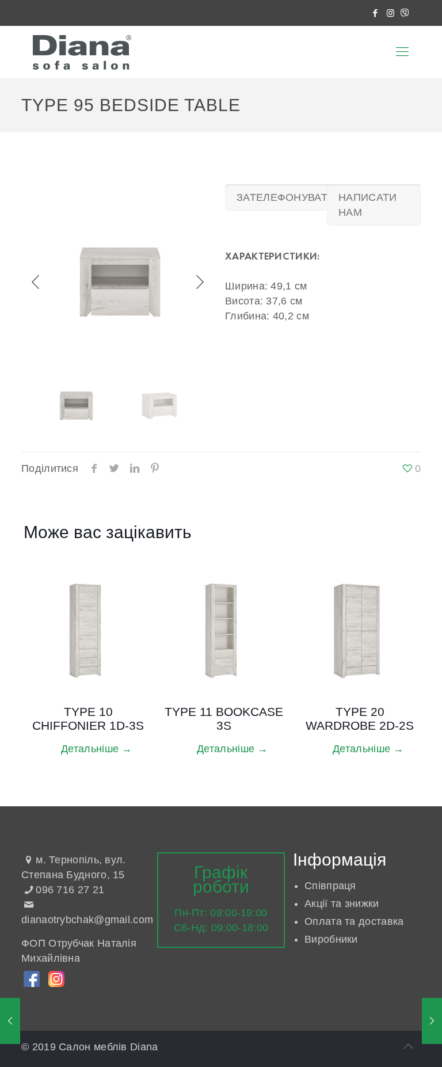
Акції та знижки (341, 903)
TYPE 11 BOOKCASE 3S (224, 718)
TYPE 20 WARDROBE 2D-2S (360, 718)
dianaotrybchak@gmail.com (87, 919)
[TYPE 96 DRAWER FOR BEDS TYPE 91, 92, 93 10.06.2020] (432, 1021)
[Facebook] (375, 13)
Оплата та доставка (353, 921)
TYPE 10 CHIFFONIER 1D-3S (88, 718)
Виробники (331, 939)
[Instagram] (391, 13)
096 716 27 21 (70, 889)
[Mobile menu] (402, 52)
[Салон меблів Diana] (82, 52)
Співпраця (330, 885)
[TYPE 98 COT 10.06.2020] (10, 1021)
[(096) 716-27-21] (405, 13)
